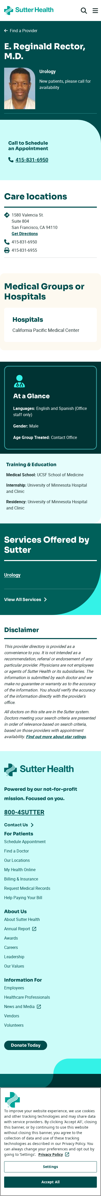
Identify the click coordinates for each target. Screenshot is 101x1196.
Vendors (11, 1016)
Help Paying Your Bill (23, 897)
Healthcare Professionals (27, 997)
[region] (50, 1141)
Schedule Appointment (25, 841)
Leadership (14, 957)
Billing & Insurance (21, 879)
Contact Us (16, 825)
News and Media (23, 1006)
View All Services (22, 599)
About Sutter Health (22, 919)
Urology (12, 575)
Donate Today (25, 1045)
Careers (11, 947)
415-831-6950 (32, 159)
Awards (11, 938)
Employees (14, 988)
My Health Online (19, 869)
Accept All (50, 1181)
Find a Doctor (16, 851)
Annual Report (21, 929)
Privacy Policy (54, 1154)
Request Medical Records (27, 888)
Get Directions (25, 233)
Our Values (14, 966)
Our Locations (17, 860)
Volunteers (14, 1025)
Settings (50, 1166)
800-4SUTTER (24, 812)
